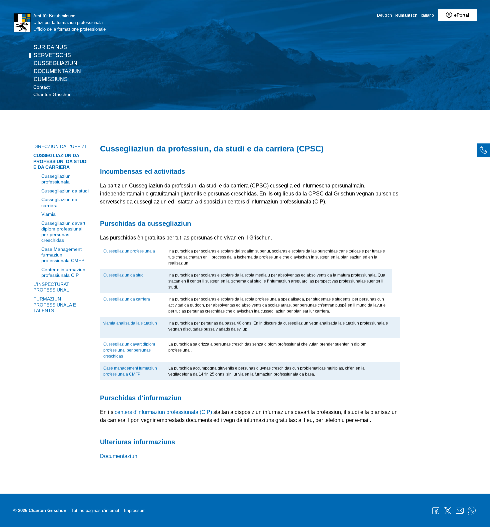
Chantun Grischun (52, 94)
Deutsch (384, 15)
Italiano (427, 15)
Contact (41, 87)
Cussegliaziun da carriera (59, 202)
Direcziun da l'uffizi (59, 146)
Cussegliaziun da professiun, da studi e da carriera (60, 161)
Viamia (48, 214)
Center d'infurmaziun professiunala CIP (63, 272)
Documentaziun (57, 71)
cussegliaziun (55, 63)
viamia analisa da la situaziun (130, 323)
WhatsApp (472, 511)
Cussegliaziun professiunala (56, 178)
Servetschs (52, 55)
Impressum (135, 510)
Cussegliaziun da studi (65, 190)
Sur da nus (50, 47)
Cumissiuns (51, 79)
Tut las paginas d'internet (95, 510)
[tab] (483, 150)
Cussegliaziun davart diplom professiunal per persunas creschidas (63, 231)
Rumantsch (406, 15)
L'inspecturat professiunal (51, 287)
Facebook (436, 511)
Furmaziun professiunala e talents (54, 304)
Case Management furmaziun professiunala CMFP (62, 255)
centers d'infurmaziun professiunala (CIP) (163, 412)
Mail (460, 511)
